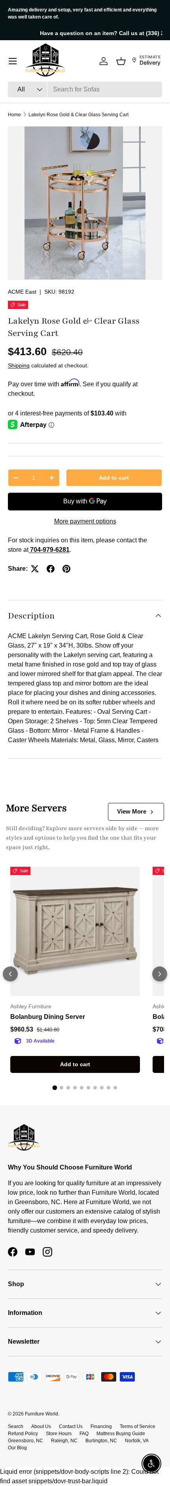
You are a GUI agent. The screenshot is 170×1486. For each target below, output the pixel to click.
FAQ (84, 1433)
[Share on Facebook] (51, 569)
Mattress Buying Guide (120, 1433)
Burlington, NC (101, 1440)
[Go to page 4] (75, 1087)
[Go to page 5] (81, 1087)
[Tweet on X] (35, 569)
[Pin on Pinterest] (66, 569)
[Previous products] (10, 973)
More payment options (85, 521)
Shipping (19, 365)
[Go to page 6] (88, 1087)
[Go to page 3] (68, 1087)
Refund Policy (23, 1433)
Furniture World (41, 1414)
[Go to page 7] (95, 1087)
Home (14, 114)
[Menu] (12, 61)
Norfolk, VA (137, 1440)
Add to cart (114, 478)
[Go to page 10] (115, 1087)
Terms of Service (137, 1426)
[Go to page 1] (55, 1088)
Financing (101, 1426)
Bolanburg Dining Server (47, 1016)
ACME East (22, 292)
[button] (121, 61)
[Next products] (159, 973)
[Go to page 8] (102, 1087)
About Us (41, 1426)
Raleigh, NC (64, 1440)
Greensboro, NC (25, 1440)
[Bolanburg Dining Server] (75, 931)
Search (15, 1426)
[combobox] (85, 89)
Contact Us (71, 1426)
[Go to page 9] (108, 1087)
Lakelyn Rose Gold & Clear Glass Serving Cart (78, 114)
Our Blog (17, 1448)
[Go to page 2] (61, 1087)
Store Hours (59, 1433)
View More (131, 811)
